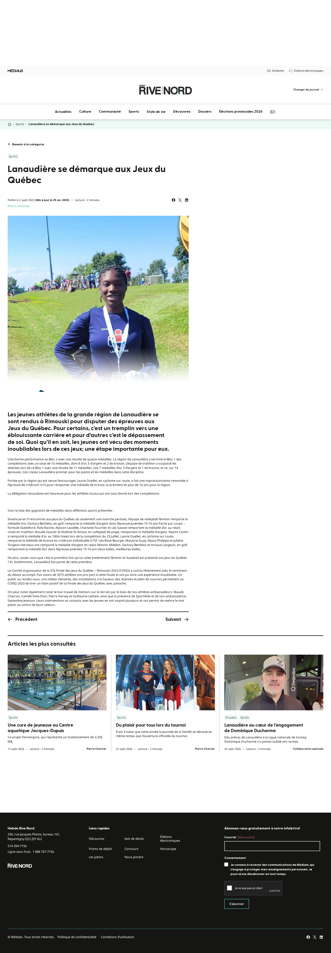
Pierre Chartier (19, 206)
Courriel (239, 837)
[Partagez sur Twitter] (180, 200)
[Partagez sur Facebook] (173, 200)
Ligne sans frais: (31, 852)
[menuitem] (308, 89)
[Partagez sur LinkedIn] (186, 200)
